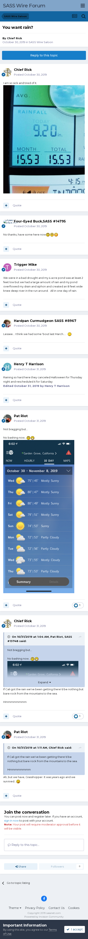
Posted (30, 74)
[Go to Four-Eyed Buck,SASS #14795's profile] (7, 224)
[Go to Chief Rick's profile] (7, 72)
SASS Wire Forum (24, 6)
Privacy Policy (35, 908)
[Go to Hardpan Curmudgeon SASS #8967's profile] (7, 323)
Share (22, 866)
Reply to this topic (44, 55)
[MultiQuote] (6, 205)
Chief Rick (14, 38)
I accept (76, 929)
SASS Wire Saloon (41, 42)
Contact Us (56, 908)
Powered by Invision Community (44, 916)
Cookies (73, 908)
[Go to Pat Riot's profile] (7, 418)
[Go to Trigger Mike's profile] (7, 267)
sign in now (11, 820)
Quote (17, 205)
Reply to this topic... (25, 845)
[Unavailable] (38, 516)
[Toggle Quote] (9, 636)
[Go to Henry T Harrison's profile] (7, 367)
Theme (14, 908)
